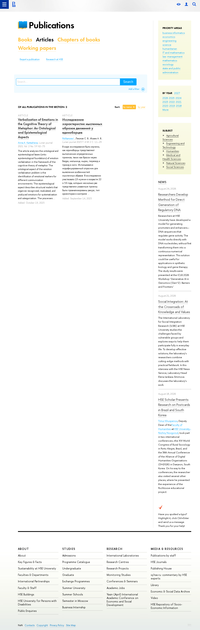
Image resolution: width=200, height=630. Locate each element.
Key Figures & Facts (30, 562)
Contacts (30, 625)
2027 (177, 93)
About (23, 549)
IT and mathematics (173, 52)
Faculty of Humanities (170, 426)
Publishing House (161, 568)
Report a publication (30, 59)
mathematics (169, 60)
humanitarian (169, 48)
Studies (68, 549)
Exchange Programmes (76, 581)
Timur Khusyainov (167, 421)
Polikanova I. (68, 138)
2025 (172, 98)
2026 (165, 98)
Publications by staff (163, 555)
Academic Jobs (116, 588)
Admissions (69, 555)
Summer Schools (72, 594)
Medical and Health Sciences (171, 157)
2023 (165, 102)
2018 (179, 105)
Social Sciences (175, 167)
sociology (167, 64)
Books (25, 39)
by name (127, 107)
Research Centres (118, 562)
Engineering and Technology (173, 145)
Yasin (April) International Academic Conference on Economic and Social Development (122, 599)
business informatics (173, 33)
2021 (178, 102)
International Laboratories (123, 555)
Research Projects (118, 568)
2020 (165, 105)
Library (155, 585)
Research (115, 549)
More (165, 109)
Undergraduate (71, 568)
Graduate (68, 575)
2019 (172, 105)
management (174, 56)
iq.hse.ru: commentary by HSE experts (169, 576)
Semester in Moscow (75, 601)
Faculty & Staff (27, 588)
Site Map (71, 625)
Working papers (37, 48)
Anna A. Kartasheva (28, 142)
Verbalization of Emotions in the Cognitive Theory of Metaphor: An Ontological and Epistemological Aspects (38, 128)
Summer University (73, 588)
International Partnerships (33, 581)
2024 (178, 98)
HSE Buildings (26, 594)
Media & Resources (167, 549)
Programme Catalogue (76, 562)
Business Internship (74, 607)
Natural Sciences (175, 163)
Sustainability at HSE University (37, 568)
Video (154, 598)
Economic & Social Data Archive (170, 591)
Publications (51, 25)
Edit (189, 624)
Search (128, 81)
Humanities (172, 151)
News (162, 182)
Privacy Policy (57, 625)
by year (141, 107)
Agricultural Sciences (170, 137)
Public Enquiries (27, 611)
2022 (172, 102)
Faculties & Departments (33, 575)
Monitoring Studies (118, 575)
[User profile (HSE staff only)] (186, 4)
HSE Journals (158, 562)
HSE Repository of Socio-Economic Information (166, 606)
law (164, 56)
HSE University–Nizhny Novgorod (174, 431)
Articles (45, 39)
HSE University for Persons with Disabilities (37, 602)
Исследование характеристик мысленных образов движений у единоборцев (82, 126)
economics (168, 36)
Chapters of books (78, 39)
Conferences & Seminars (122, 581)
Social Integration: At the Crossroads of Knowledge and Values (174, 306)
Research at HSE (54, 59)
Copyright (42, 625)
